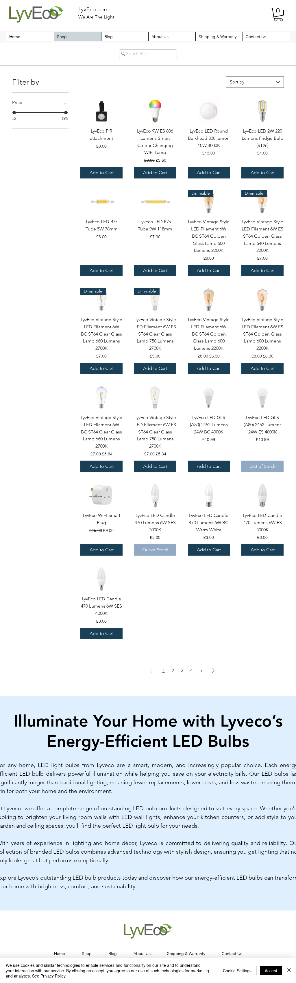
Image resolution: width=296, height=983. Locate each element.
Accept (271, 970)
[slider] (14, 112)
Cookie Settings (237, 970)
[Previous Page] (150, 670)
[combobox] (255, 82)
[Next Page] (213, 670)
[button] (278, 14)
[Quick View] (101, 111)
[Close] (289, 970)
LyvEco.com (93, 9)
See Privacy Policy (49, 976)
